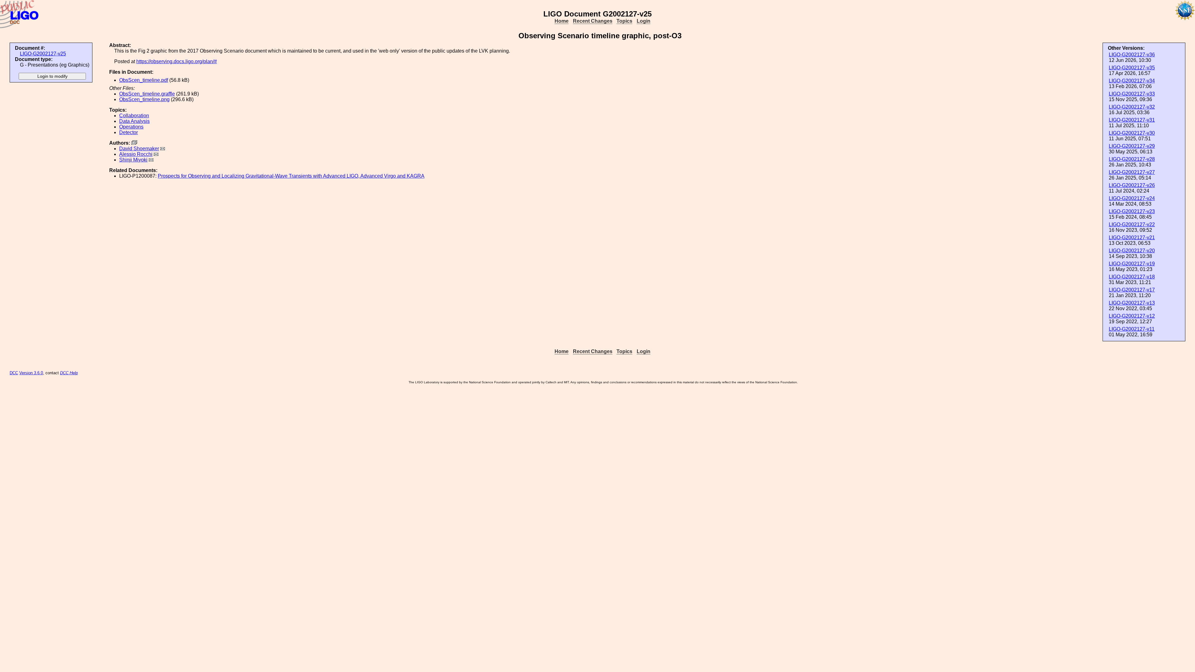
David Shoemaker (139, 148)
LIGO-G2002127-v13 (1132, 303)
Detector (128, 132)
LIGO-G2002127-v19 (1132, 263)
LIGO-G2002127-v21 (1132, 237)
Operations (131, 126)
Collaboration (134, 115)
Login (643, 21)
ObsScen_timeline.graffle (147, 93)
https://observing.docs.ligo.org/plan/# (176, 61)
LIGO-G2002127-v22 (1132, 224)
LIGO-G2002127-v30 (1132, 133)
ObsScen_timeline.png (144, 99)
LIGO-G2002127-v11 (1132, 329)
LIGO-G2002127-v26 (1132, 185)
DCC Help (69, 373)
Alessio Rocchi (135, 154)
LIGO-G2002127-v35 (1132, 67)
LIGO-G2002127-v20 (1132, 250)
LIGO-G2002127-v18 (1132, 276)
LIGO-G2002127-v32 (1132, 107)
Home (562, 21)
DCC (14, 373)
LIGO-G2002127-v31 (1132, 120)
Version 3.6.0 (31, 373)
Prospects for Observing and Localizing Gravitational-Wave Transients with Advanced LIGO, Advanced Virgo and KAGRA (291, 176)
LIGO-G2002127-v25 (43, 53)
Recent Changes (592, 21)
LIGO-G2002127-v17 (1132, 289)
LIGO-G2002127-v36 (1132, 54)
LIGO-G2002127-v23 (1132, 211)
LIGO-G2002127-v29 (1132, 146)
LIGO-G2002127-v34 (1132, 80)
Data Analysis (134, 121)
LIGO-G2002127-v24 (1132, 198)
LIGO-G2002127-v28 (1132, 159)
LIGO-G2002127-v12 (1132, 316)
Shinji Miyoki (133, 159)
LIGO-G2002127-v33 (1132, 93)
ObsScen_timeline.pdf (143, 80)
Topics (624, 21)
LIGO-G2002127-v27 (1132, 172)
